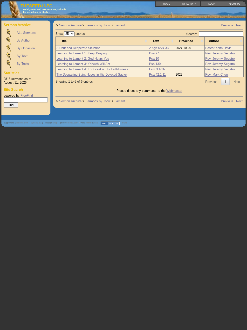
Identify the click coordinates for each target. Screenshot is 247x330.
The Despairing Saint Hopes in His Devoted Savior (91, 74)
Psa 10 (154, 58)
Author (214, 41)
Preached (186, 41)
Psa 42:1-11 (157, 74)
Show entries (70, 34)
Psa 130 (155, 64)
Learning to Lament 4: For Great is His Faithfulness (92, 69)
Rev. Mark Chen (216, 74)
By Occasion (26, 48)
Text (156, 41)
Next (239, 25)
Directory (189, 4)
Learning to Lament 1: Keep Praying (81, 53)
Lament (120, 25)
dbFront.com (22, 123)
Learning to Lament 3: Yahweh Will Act (83, 64)
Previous (227, 25)
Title (63, 41)
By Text (22, 56)
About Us (234, 4)
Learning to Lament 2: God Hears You (82, 58)
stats (124, 123)
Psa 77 (154, 53)
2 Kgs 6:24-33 (159, 48)
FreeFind (27, 95)
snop (55, 123)
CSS (96, 123)
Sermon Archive (70, 25)
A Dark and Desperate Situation (78, 48)
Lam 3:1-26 (157, 69)
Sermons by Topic (98, 25)
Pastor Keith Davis (218, 48)
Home (166, 4)
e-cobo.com (72, 123)
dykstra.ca (36, 123)
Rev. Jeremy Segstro (220, 53)
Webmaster (174, 91)
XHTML (88, 123)
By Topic (23, 63)
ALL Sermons (26, 33)
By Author (23, 40)
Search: (191, 34)
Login (211, 4)
